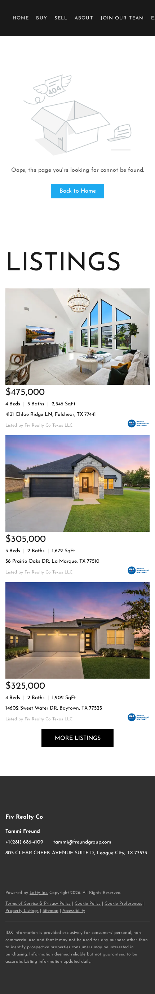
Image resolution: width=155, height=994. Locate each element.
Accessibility (73, 911)
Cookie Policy (88, 903)
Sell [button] (60, 18)
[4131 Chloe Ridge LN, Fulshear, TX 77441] (77, 336)
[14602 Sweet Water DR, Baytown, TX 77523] (77, 630)
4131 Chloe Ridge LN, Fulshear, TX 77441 (50, 414)
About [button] (84, 18)
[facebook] (10, 869)
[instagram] (25, 869)
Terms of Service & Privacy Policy (38, 903)
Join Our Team (122, 18)
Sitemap (50, 911)
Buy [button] (41, 18)
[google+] (39, 869)
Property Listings (22, 911)
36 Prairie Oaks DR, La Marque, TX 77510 (52, 561)
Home (21, 18)
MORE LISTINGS (78, 738)
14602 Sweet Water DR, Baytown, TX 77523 (53, 708)
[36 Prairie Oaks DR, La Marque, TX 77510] (77, 483)
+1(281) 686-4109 (24, 842)
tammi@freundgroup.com (82, 842)
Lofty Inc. (39, 893)
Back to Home (77, 191)
